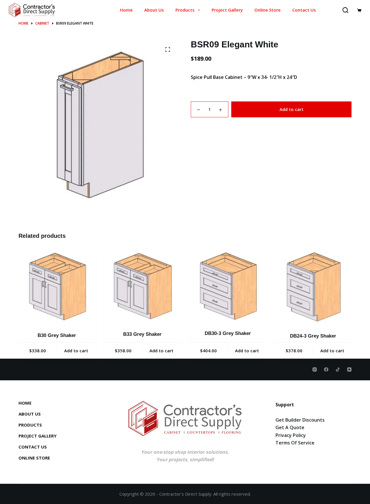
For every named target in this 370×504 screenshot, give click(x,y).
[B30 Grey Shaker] (56, 287)
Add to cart (292, 109)
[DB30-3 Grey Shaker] (227, 286)
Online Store (267, 10)
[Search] (345, 10)
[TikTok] (338, 369)
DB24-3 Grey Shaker (313, 336)
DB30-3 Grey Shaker (228, 333)
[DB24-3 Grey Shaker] (313, 287)
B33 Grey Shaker (142, 334)
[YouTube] (349, 369)
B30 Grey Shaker (57, 335)
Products (185, 10)
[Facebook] (326, 369)
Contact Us (304, 10)
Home (126, 10)
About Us (154, 10)
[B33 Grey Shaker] (142, 286)
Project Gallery (227, 10)
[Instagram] (314, 369)
